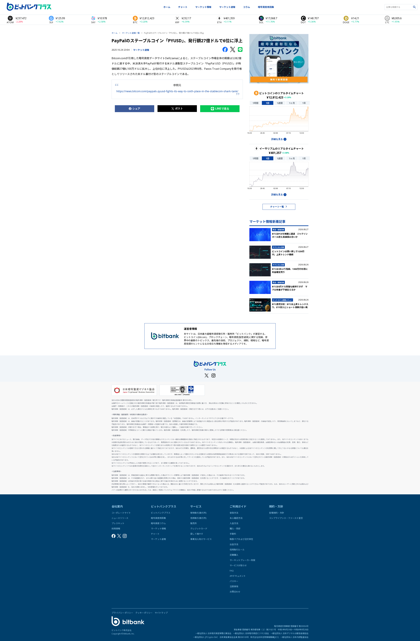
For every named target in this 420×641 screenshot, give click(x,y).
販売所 (193, 523)
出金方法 (234, 544)
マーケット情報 (203, 7)
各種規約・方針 (276, 512)
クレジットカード (198, 528)
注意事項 (234, 586)
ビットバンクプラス (160, 512)
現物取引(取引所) (198, 512)
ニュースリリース (120, 518)
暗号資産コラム (158, 523)
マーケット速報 (227, 7)
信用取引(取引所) (198, 518)
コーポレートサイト (121, 512)
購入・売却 (235, 528)
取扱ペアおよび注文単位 (241, 539)
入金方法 (234, 523)
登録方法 (234, 512)
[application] (278, 121)
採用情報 (116, 528)
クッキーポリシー (144, 612)
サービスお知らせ (238, 565)
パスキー (234, 581)
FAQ (232, 570)
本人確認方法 (236, 518)
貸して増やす (196, 533)
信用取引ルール (237, 549)
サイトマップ (161, 612)
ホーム (166, 7)
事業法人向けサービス (201, 539)
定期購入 (234, 554)
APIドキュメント (238, 575)
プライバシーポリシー (122, 612)
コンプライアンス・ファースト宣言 (286, 518)
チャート (182, 7)
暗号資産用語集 (266, 7)
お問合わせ (235, 591)
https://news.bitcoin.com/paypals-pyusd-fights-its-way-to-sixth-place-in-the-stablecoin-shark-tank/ (177, 91)
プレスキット (118, 523)
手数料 (233, 533)
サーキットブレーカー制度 (242, 560)
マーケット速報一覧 (131, 33)
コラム (246, 7)
